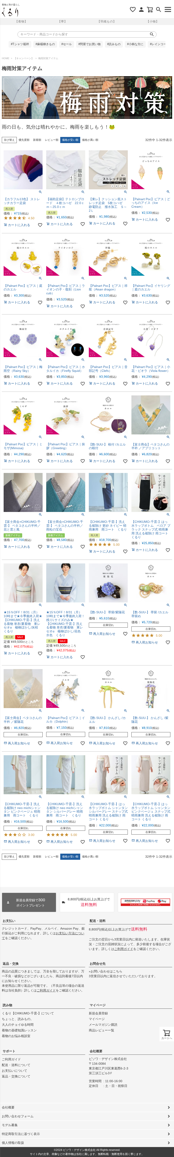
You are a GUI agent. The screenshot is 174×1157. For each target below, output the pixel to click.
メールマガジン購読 (103, 1024)
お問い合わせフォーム (18, 1116)
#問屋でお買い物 (89, 44)
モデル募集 (10, 1125)
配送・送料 (98, 921)
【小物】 (152, 21)
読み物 (7, 1005)
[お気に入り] (132, 9)
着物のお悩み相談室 (16, 1036)
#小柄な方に (135, 44)
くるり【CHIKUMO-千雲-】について (28, 1013)
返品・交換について (16, 1076)
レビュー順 (51, 139)
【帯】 (62, 21)
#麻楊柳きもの (45, 44)
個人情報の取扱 (13, 1143)
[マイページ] (141, 9)
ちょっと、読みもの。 (18, 1019)
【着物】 (21, 21)
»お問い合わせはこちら (105, 971)
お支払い (9, 921)
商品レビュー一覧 (101, 1030)
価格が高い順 (90, 139)
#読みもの (114, 44)
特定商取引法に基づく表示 (21, 1134)
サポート (9, 1051)
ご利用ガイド (123, 949)
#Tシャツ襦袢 (20, 44)
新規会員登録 (98, 1013)
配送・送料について (16, 1065)
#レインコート (159, 44)
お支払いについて (14, 1070)
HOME (5, 58)
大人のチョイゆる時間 (18, 1024)
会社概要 (96, 1051)
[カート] (150, 9)
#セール (66, 44)
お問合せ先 (98, 963)
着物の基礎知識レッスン (19, 1030)
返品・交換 (11, 963)
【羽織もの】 (106, 21)
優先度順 (24, 139)
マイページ (98, 1005)
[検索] (158, 9)
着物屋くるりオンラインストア (10, 12)
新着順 (37, 139)
